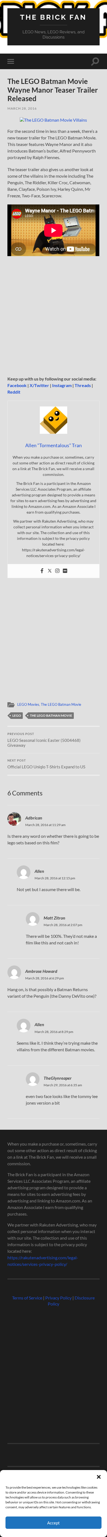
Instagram (62, 385)
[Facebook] (42, 571)
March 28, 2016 (22, 108)
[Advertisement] (53, 317)
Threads (83, 385)
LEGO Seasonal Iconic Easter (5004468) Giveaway (44, 740)
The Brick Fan (53, 17)
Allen (39, 871)
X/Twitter (39, 385)
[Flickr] (65, 571)
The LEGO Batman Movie (61, 704)
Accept (53, 1522)
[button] (99, 1477)
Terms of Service (27, 1297)
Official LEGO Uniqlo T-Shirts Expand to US (46, 764)
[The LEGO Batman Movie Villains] (53, 119)
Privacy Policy (58, 1297)
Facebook (17, 385)
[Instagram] (57, 571)
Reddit (13, 391)
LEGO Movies (28, 704)
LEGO (16, 715)
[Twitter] (49, 571)
